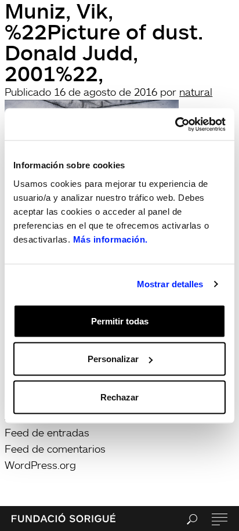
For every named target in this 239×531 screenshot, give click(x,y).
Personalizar (113, 359)
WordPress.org (40, 464)
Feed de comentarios (55, 448)
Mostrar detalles (170, 284)
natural (195, 91)
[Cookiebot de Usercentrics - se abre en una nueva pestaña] (175, 124)
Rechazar (119, 397)
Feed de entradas (47, 432)
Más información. (110, 239)
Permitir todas (120, 321)
